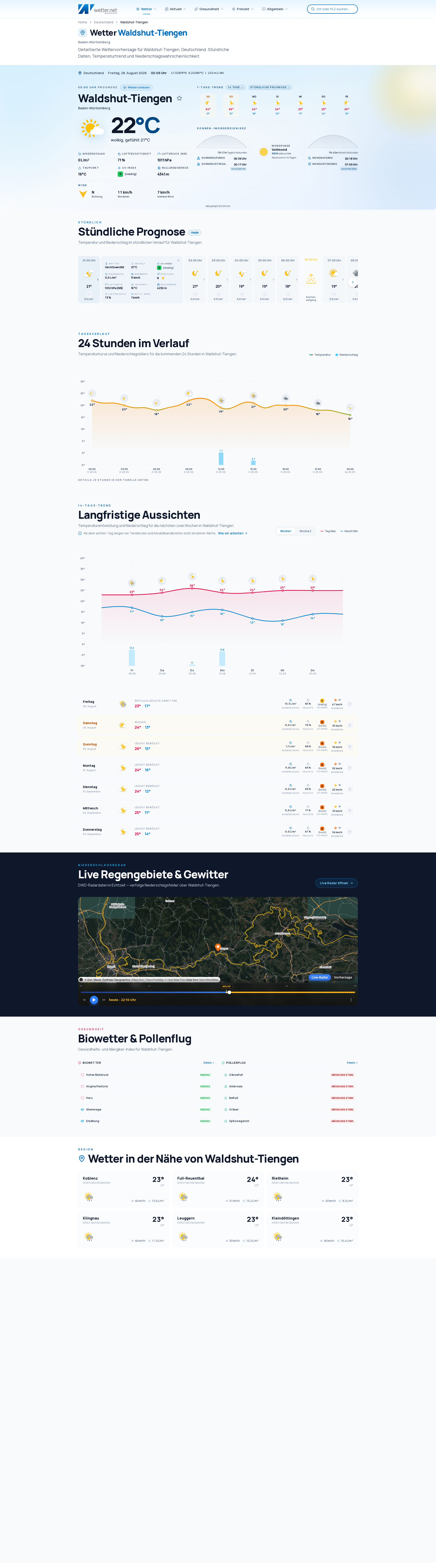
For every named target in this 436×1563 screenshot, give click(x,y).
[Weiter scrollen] (353, 282)
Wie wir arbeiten (230, 533)
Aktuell (176, 9)
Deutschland (103, 22)
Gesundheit (209, 9)
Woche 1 (285, 531)
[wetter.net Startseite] (97, 9)
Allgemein (275, 9)
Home (82, 22)
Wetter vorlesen (139, 87)
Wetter (146, 9)
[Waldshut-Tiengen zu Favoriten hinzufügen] (179, 98)
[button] (89, 279)
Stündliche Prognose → (270, 87)
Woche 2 (305, 531)
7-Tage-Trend (210, 87)
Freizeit (243, 9)
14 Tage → (235, 87)
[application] (218, 420)
